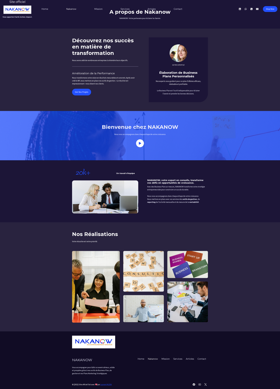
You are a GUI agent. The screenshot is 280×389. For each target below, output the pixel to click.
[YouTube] (199, 384)
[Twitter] (205, 384)
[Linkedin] (239, 9)
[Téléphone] (251, 9)
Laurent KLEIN (106, 384)
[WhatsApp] (245, 9)
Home (44, 9)
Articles (152, 9)
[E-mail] (257, 9)
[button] (140, 143)
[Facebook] (194, 384)
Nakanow (71, 9)
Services (125, 9)
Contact (178, 9)
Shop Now (270, 9)
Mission (98, 9)
